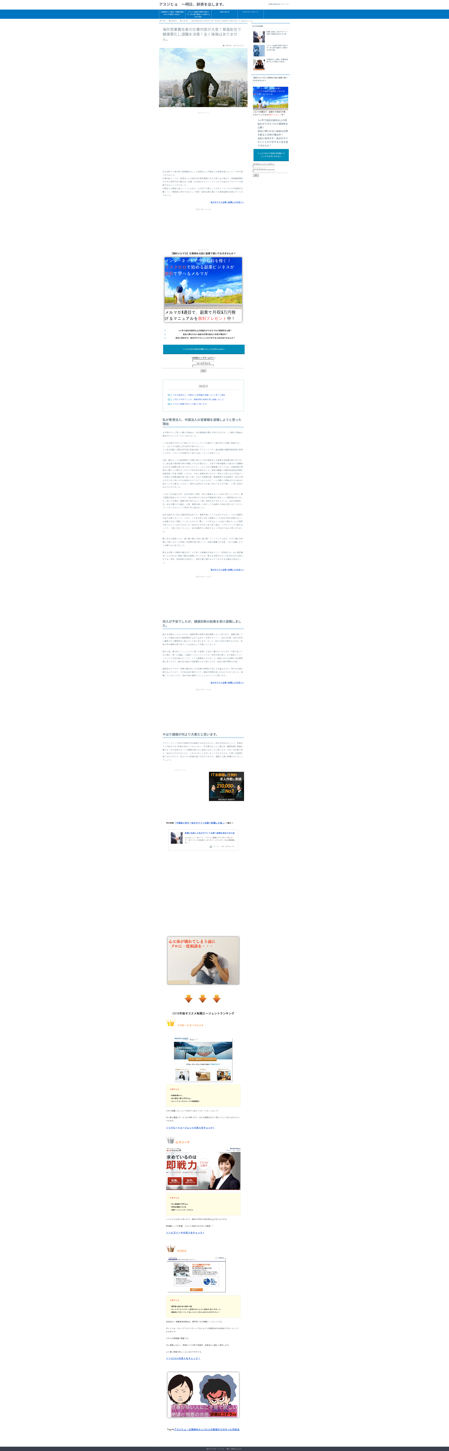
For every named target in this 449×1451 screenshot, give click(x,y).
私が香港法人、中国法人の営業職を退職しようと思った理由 (199, 395)
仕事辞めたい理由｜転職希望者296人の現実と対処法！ (172, 13)
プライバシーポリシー (251, 12)
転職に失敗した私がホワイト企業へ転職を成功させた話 (210, 833)
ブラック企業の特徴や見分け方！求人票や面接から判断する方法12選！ (198, 14)
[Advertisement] (203, 131)
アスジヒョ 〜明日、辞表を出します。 (192, 4)
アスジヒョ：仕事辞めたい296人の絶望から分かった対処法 (206, 1429)
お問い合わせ (225, 12)
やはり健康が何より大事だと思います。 (190, 404)
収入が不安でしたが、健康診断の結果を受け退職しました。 (199, 399)
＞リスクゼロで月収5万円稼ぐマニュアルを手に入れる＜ (271, 155)
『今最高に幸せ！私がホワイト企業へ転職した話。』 (199, 823)
